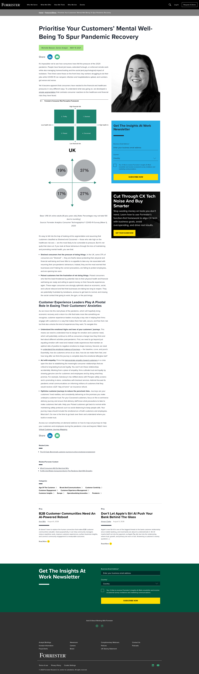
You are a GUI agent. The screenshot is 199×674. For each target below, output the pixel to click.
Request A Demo (189, 5)
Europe (59, 493)
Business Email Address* (121, 144)
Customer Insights (45, 493)
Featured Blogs (51, 12)
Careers (73, 645)
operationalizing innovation (77, 493)
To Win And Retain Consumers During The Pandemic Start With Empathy (66, 471)
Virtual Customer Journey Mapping (53, 429)
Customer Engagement (47, 490)
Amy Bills (42, 521)
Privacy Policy (56, 665)
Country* (116, 155)
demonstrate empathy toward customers (81, 360)
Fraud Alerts (43, 649)
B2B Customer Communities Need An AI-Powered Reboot (67, 515)
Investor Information (46, 645)
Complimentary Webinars (110, 642)
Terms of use (43, 665)
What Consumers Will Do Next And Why (54, 468)
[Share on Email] (57, 56)
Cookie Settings (70, 665)
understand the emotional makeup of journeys (61, 349)
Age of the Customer (47, 487)
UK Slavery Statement (109, 649)
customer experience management (74, 490)
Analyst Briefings (45, 642)
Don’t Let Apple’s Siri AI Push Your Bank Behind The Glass (127, 515)
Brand (72, 649)
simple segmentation (47, 92)
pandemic (96, 493)
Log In (176, 5)
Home (41, 12)
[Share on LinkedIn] (50, 56)
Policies (104, 645)
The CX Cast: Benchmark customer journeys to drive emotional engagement (67, 452)
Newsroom (74, 642)
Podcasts (135, 645)
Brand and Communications (70, 487)
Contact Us (136, 642)
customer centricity (92, 487)
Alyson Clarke (106, 521)
